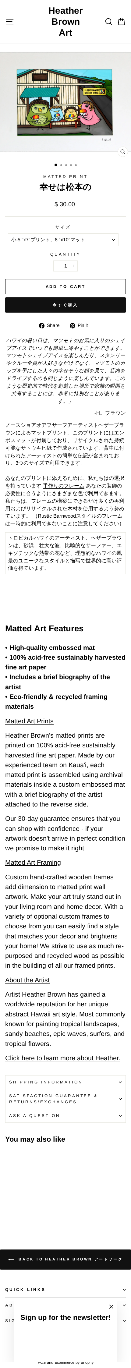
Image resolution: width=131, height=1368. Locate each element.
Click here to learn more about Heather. (62, 1058)
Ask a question (34, 1115)
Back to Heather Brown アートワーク (70, 1259)
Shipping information (46, 1082)
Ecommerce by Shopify (74, 1362)
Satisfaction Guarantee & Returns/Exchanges (53, 1098)
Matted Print (65, 176)
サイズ (63, 227)
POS (42, 1362)
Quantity (65, 254)
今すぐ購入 (66, 305)
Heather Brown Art (65, 21)
